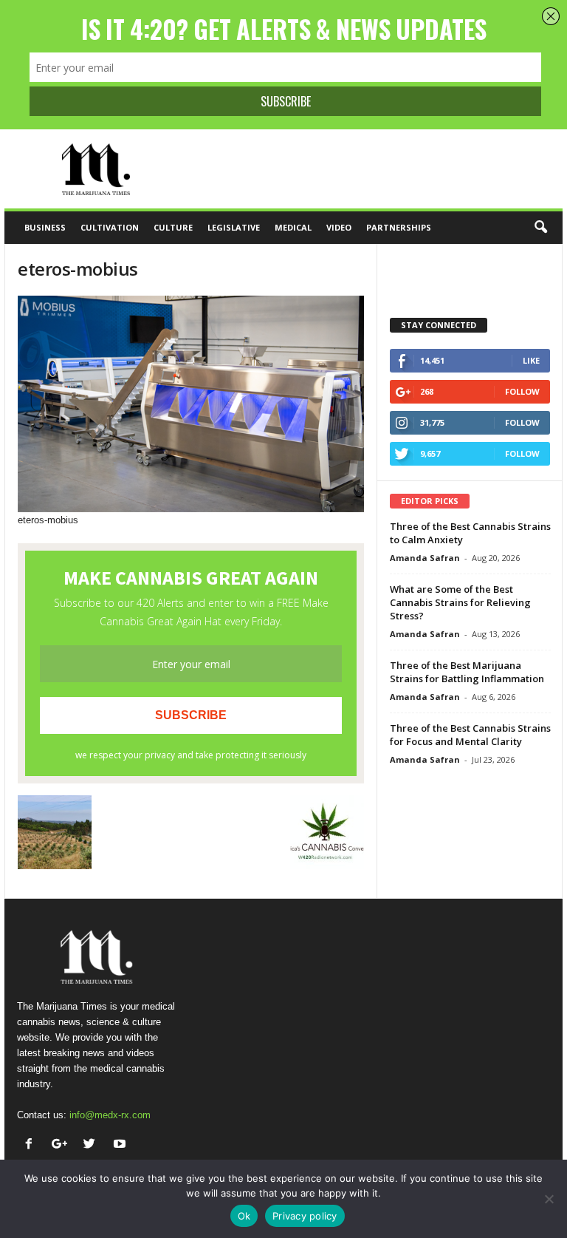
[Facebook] (32, 1145)
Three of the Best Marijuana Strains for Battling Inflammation (467, 672)
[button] (540, 227)
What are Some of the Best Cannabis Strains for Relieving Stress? (460, 602)
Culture (173, 227)
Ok (244, 1216)
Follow (522, 391)
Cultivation (109, 227)
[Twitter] (93, 1145)
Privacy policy (304, 1216)
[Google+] (62, 1145)
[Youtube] (121, 1145)
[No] (548, 1198)
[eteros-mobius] (191, 404)
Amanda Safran (425, 557)
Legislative (233, 227)
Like (531, 360)
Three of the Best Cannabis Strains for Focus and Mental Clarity (470, 734)
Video (338, 227)
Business (45, 227)
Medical (293, 227)
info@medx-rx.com (110, 1114)
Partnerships (398, 227)
